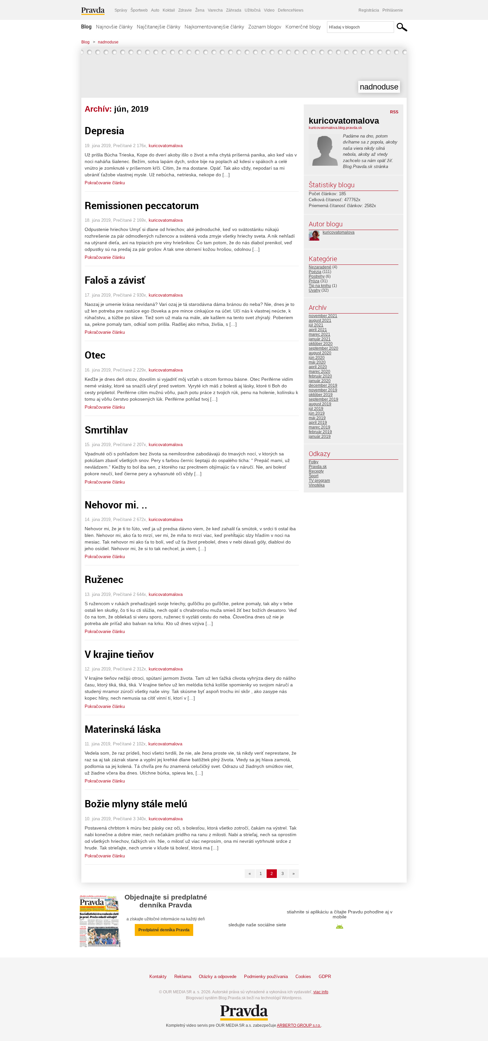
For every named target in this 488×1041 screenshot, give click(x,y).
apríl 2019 (318, 422)
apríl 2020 (318, 367)
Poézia (315, 271)
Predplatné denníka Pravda (164, 930)
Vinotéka (317, 485)
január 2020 (320, 380)
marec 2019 (319, 427)
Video (269, 10)
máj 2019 (317, 418)
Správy (121, 10)
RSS (394, 112)
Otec (95, 355)
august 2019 (320, 404)
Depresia (104, 130)
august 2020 (320, 353)
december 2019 (323, 385)
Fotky (313, 462)
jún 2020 (317, 357)
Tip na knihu (320, 285)
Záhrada (233, 10)
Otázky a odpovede (217, 976)
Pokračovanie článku (105, 182)
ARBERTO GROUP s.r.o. (299, 1025)
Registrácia (369, 10)
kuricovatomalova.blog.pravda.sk (335, 128)
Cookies (303, 976)
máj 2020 (317, 362)
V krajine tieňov (119, 654)
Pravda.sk (318, 466)
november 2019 (323, 390)
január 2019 (320, 436)
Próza (314, 281)
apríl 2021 (318, 329)
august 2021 (320, 320)
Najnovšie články (114, 26)
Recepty (316, 471)
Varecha (215, 10)
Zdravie (185, 10)
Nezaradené (320, 267)
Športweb (139, 10)
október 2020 (321, 343)
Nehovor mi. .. (116, 504)
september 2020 (323, 348)
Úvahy (314, 290)
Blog (86, 26)
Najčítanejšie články (158, 26)
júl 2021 (316, 325)
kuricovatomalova (166, 145)
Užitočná (253, 10)
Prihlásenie (392, 10)
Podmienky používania (266, 976)
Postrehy (317, 276)
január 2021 (320, 339)
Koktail (169, 10)
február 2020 (320, 376)
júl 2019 (316, 408)
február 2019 (320, 432)
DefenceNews (290, 10)
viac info (320, 992)
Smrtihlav (106, 429)
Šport (313, 476)
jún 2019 (317, 413)
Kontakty (158, 976)
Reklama (182, 976)
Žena (199, 10)
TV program (319, 480)
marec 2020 (319, 371)
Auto (155, 10)
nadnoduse (108, 42)
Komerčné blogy (303, 26)
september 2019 (323, 399)
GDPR (325, 976)
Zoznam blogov (264, 26)
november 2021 (323, 316)
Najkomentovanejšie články (214, 26)
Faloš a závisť (115, 280)
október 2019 (321, 394)
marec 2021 (319, 334)
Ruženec (104, 579)
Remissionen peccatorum (142, 205)
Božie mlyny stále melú (136, 803)
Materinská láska (123, 729)
